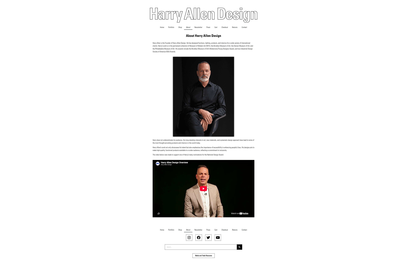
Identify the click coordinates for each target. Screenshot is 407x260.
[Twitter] (208, 237)
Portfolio (171, 27)
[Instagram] (189, 237)
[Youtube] (218, 237)
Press (208, 27)
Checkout (225, 27)
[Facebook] (199, 237)
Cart (215, 27)
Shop (180, 27)
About (188, 27)
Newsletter (198, 27)
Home (162, 27)
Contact (244, 27)
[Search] (239, 247)
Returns (234, 27)
